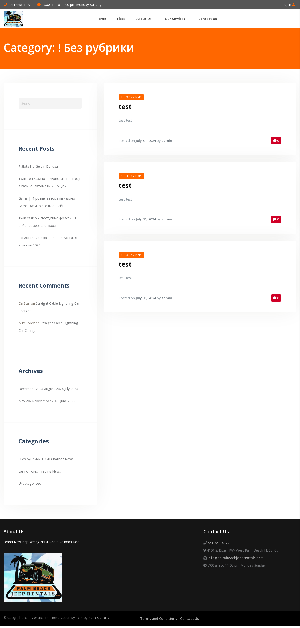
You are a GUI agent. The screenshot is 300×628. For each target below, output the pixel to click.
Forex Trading (40, 471)
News (56, 471)
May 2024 (26, 401)
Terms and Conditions (158, 618)
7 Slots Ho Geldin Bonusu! (39, 166)
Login (287, 4)
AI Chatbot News (60, 459)
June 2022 (67, 401)
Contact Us (189, 618)
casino (23, 471)
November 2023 (46, 401)
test (125, 106)
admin (166, 140)
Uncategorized (30, 483)
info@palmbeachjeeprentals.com (236, 558)
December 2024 (31, 388)
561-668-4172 (20, 4)
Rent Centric (98, 617)
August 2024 (54, 388)
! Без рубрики (30, 459)
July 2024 (71, 388)
